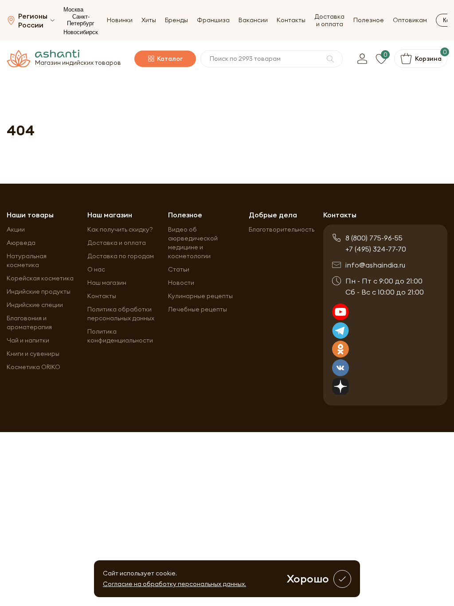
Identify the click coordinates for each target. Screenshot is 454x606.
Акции (16, 229)
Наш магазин (106, 283)
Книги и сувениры (33, 354)
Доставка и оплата (329, 20)
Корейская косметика (40, 278)
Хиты (148, 20)
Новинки (120, 20)
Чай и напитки (28, 340)
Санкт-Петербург (80, 20)
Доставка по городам (120, 256)
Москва (73, 9)
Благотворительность (281, 229)
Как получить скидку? (120, 229)
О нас (96, 269)
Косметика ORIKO (33, 367)
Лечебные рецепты (197, 309)
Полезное (368, 20)
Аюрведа (21, 243)
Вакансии (253, 20)
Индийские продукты (38, 291)
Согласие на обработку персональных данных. (174, 584)
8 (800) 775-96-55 (374, 237)
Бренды (176, 20)
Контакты (291, 20)
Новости (181, 283)
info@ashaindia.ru (375, 264)
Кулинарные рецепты (200, 296)
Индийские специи (35, 305)
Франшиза (213, 20)
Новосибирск (80, 32)
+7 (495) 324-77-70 (375, 248)
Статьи (178, 269)
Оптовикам (410, 20)
